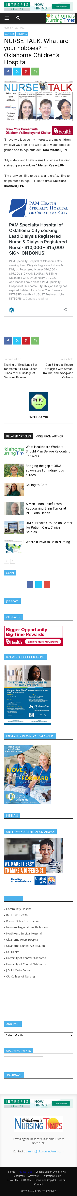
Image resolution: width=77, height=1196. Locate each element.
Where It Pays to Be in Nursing (48, 542)
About (62, 1180)
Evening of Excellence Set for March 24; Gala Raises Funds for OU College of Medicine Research (20, 371)
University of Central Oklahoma (26, 958)
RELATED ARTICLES (18, 436)
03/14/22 (19, 27)
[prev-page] (6, 561)
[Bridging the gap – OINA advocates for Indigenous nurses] (14, 470)
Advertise (33, 1176)
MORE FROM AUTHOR (49, 436)
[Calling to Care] (14, 489)
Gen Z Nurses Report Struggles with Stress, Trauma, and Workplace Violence (58, 371)
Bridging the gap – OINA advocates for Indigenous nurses (45, 470)
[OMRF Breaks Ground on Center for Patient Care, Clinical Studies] (14, 527)
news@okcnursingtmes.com (46, 1151)
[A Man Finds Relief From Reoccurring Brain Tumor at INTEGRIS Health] (14, 508)
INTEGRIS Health (17, 915)
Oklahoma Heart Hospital (22, 939)
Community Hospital (19, 909)
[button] (6, 18)
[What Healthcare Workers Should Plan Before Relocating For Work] (14, 451)
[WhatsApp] (35, 71)
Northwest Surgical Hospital (24, 933)
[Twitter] (17, 71)
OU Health (12, 952)
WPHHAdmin (38, 417)
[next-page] (12, 561)
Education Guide (52, 1176)
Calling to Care (36, 485)
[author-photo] (38, 411)
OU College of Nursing (20, 976)
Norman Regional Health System (27, 927)
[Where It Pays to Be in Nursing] (14, 546)
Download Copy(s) (45, 1180)
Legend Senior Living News (51, 1171)
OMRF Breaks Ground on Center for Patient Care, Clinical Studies (49, 527)
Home (7, 27)
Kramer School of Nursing (22, 921)
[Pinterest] (26, 71)
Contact (38, 1184)
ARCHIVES (22, 33)
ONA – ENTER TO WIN (19, 1180)
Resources (18, 1176)
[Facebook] (8, 71)
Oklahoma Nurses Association (25, 946)
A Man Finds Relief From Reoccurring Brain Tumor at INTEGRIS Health (46, 508)
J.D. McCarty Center (18, 970)
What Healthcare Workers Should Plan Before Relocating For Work (48, 451)
